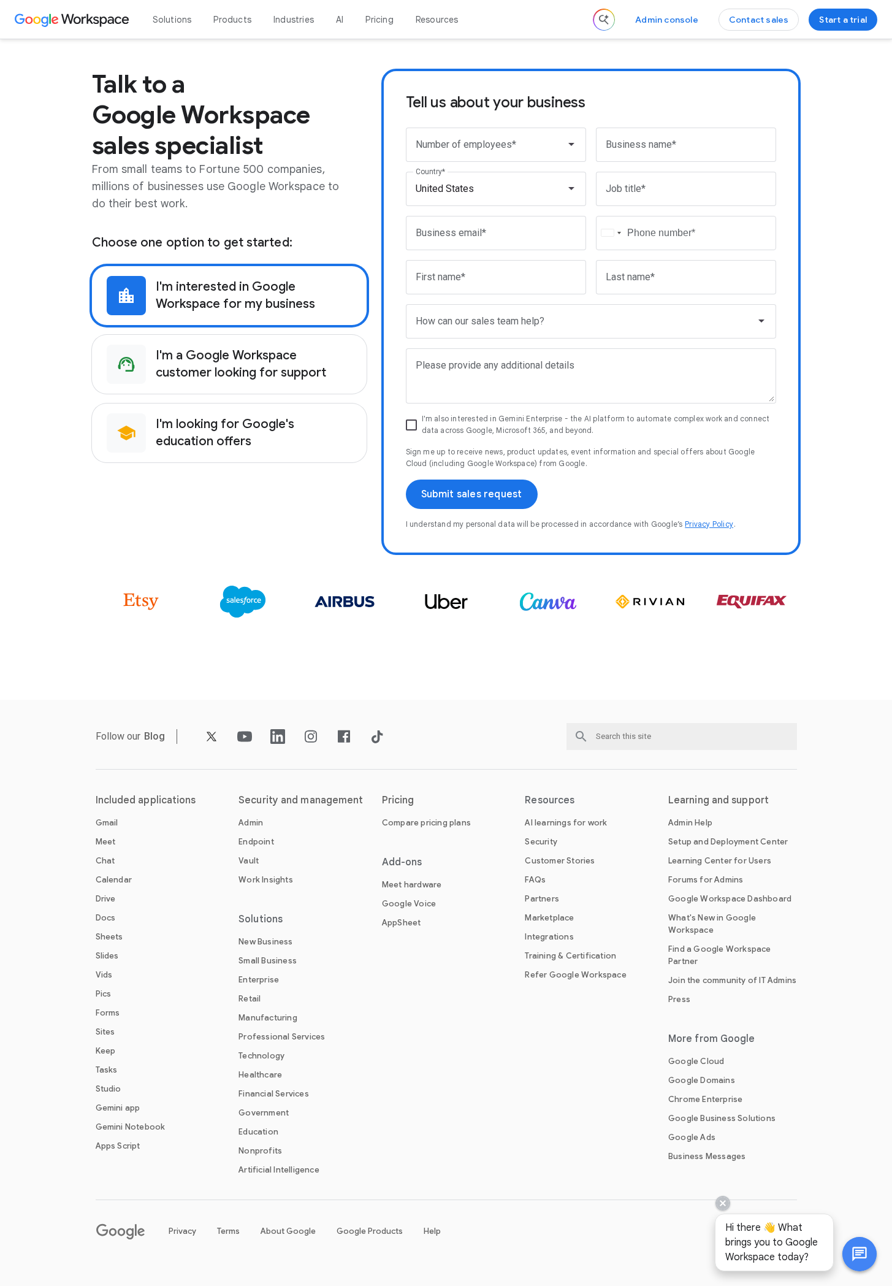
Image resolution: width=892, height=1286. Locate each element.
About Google (288, 1231)
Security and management (300, 800)
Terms (228, 1231)
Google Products (370, 1231)
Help (432, 1231)
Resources (437, 19)
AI (339, 19)
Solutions (172, 19)
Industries (293, 19)
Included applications (146, 800)
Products (232, 19)
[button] (859, 1254)
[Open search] (604, 20)
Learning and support (718, 800)
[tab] (229, 295)
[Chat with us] (859, 1254)
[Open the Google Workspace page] (73, 19)
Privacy (182, 1231)
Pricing (379, 19)
